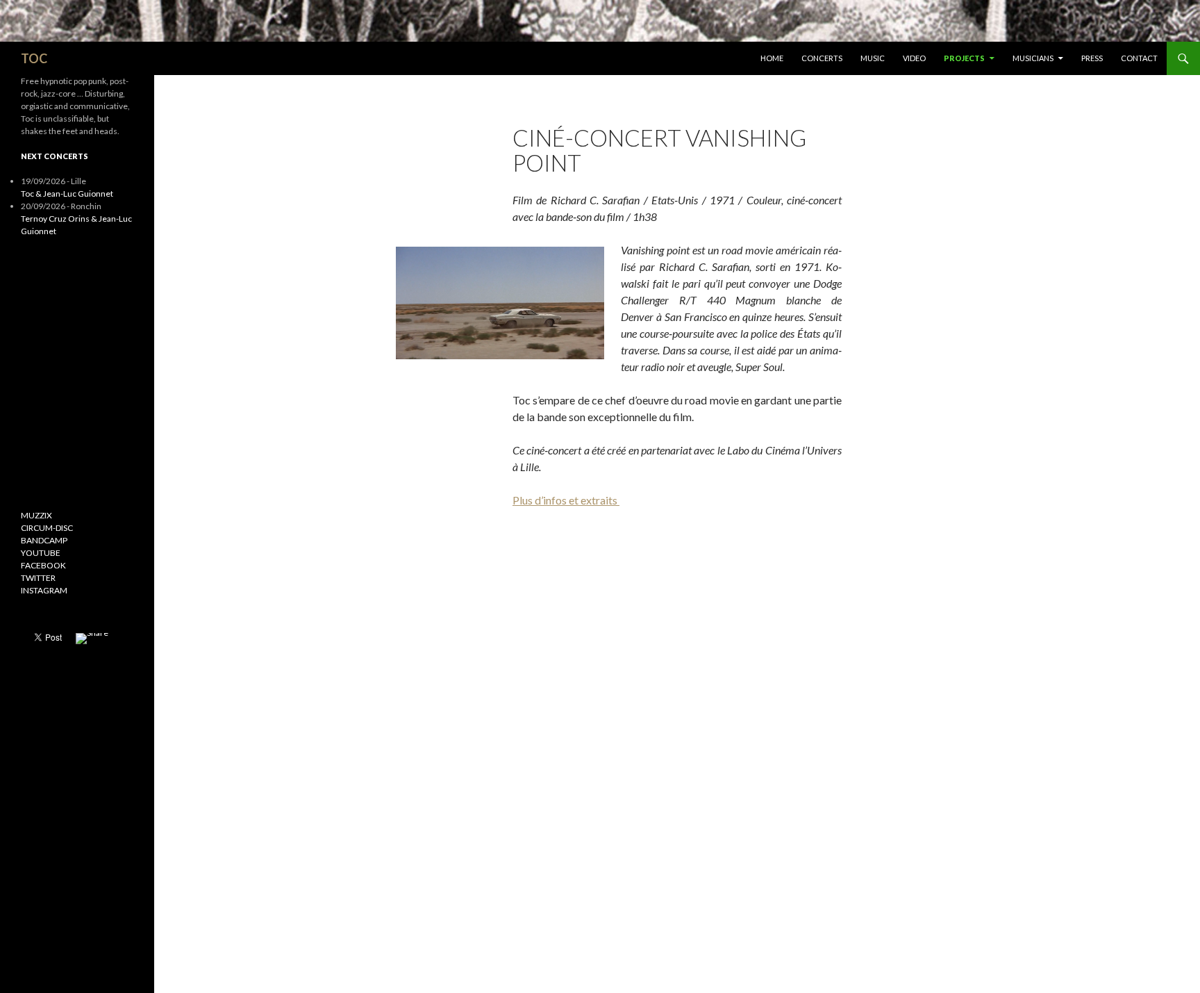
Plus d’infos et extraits (565, 500)
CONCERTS (821, 58)
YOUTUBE (40, 553)
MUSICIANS (1032, 58)
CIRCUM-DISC (47, 528)
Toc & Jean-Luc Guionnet (67, 193)
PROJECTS (964, 58)
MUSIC (872, 58)
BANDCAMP (44, 540)
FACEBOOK (43, 565)
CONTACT (1139, 58)
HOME (771, 58)
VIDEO (914, 58)
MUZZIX (36, 515)
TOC (34, 58)
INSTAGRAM (44, 590)
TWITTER (38, 578)
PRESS (1092, 58)
